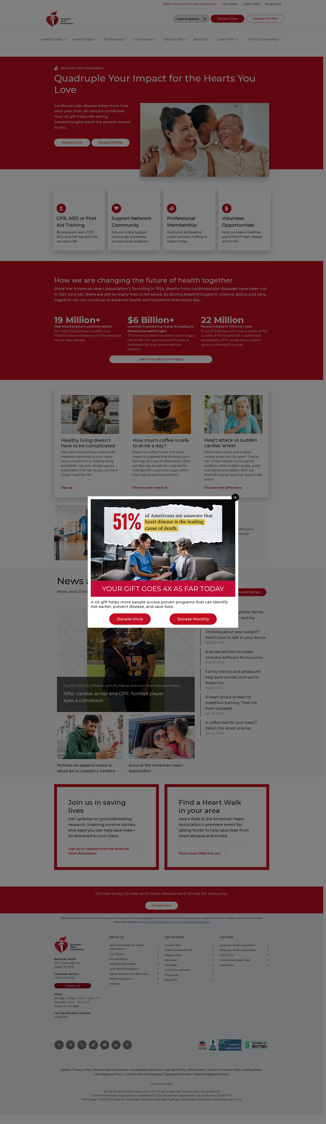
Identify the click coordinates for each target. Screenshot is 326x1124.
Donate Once (130, 619)
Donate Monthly (193, 619)
